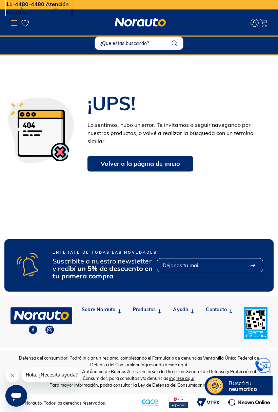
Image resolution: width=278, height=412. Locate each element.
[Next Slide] (55, 8)
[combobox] (139, 43)
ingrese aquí (181, 378)
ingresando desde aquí (164, 364)
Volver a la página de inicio (140, 163)
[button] (239, 385)
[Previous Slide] (23, 8)
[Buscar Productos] (175, 43)
